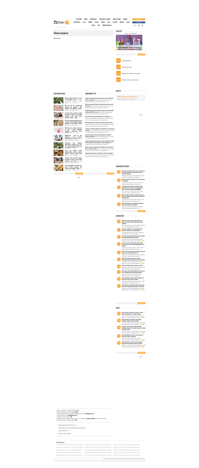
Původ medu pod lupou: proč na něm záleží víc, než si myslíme (127, 452)
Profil (93, 25)
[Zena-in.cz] (62, 22)
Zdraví (103, 22)
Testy (84, 22)
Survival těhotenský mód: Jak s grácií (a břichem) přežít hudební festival (70, 445)
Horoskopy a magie (104, 19)
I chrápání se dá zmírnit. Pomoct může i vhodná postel (98, 445)
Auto (108, 22)
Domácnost (93, 19)
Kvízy (128, 22)
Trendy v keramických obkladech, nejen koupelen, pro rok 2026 (127, 450)
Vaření (90, 22)
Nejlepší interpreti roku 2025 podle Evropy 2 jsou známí (69, 455)
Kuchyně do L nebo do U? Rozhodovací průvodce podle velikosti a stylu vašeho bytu (127, 447)
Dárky (86, 19)
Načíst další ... (79, 173)
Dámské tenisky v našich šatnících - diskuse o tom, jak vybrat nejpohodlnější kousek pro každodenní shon (99, 447)
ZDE (78, 410)
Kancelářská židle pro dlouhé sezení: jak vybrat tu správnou (99, 452)
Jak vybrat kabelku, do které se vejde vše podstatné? (69, 450)
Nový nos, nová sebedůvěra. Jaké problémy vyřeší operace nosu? (127, 445)
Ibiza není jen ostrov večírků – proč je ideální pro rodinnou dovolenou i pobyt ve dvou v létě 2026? (70, 447)
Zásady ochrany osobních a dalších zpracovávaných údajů (71, 428)
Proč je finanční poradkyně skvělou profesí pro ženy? (68, 452)
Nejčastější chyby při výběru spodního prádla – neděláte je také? (99, 450)
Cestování (79, 19)
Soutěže (115, 22)
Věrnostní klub (106, 25)
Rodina (125, 19)
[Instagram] (138, 25)
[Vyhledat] (135, 25)
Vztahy (97, 22)
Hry (99, 25)
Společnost (76, 22)
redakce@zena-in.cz (89, 414)
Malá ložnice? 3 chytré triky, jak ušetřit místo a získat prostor (127, 455)
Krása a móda (117, 19)
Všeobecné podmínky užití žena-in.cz (67, 425)
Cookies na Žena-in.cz (63, 431)
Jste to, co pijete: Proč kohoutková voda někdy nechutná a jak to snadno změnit (99, 455)
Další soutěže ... (141, 54)
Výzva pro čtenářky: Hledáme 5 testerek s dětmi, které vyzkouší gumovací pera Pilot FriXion (129, 49)
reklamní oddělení (91, 418)
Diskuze (122, 22)
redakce (76, 412)
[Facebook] (142, 25)
